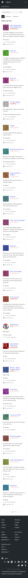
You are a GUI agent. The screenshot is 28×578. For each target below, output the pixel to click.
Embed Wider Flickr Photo (14, 344)
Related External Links (17, 149)
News (2, 522)
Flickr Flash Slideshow (16, 460)
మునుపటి (7, 511)
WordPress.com (6, 544)
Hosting (3, 525)
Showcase (17, 520)
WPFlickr (12, 196)
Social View (13, 389)
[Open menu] (25, 2)
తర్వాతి (21, 511)
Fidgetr (12, 125)
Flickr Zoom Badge (15, 271)
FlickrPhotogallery (15, 436)
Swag (17, 539)
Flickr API (13, 51)
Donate (17, 537)
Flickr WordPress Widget (15, 173)
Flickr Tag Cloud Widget (17, 220)
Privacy (3, 527)
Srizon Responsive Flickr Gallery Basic (16, 26)
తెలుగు (6, 558)
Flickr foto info (14, 297)
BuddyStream (14, 324)
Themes (17, 522)
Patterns (17, 527)
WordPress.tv (5, 539)
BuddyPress (5, 552)
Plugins (16, 525)
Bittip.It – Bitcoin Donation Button (15, 368)
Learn (2, 532)
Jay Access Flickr (15, 415)
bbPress (4, 549)
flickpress (13, 246)
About (3, 520)
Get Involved (18, 532)
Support (3, 534)
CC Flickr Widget (15, 102)
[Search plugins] (20, 12)
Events (16, 534)
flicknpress (13, 485)
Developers (4, 537)
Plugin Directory (5, 6)
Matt (3, 547)
